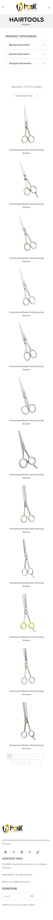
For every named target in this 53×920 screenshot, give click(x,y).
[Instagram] (13, 852)
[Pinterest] (29, 852)
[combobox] (26, 96)
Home (25, 24)
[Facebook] (5, 852)
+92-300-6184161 (23, 874)
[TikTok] (37, 852)
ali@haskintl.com (21, 881)
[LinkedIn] (21, 852)
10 (29, 762)
